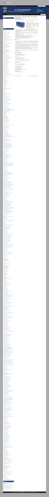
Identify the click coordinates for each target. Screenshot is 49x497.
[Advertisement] (8, 23)
